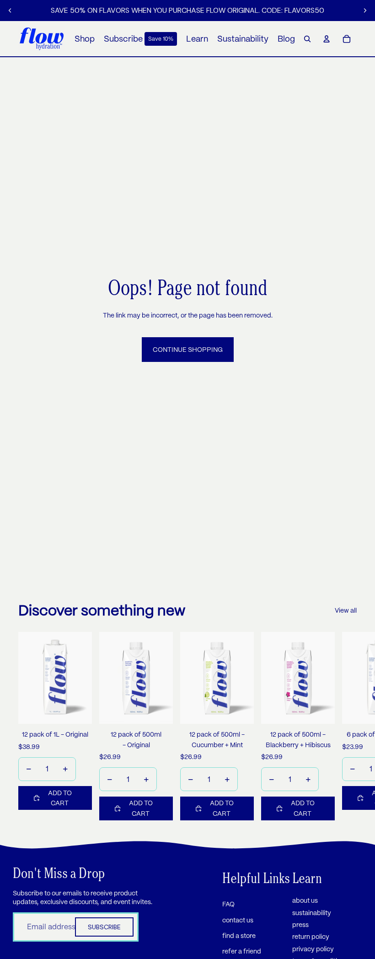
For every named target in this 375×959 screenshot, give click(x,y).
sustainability (311, 913)
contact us (237, 920)
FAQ (228, 904)
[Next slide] (365, 10)
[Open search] (307, 39)
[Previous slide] (10, 10)
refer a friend (241, 951)
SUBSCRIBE (104, 927)
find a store (239, 936)
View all (346, 610)
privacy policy (313, 949)
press (300, 925)
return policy (310, 936)
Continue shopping (188, 349)
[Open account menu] (326, 39)
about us (305, 900)
